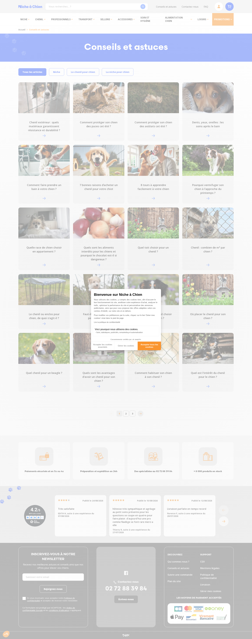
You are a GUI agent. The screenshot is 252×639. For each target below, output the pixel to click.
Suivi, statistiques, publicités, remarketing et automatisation (119, 332)
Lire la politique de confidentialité (107, 322)
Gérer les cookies (126, 346)
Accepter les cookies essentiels (102, 345)
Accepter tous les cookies (149, 345)
